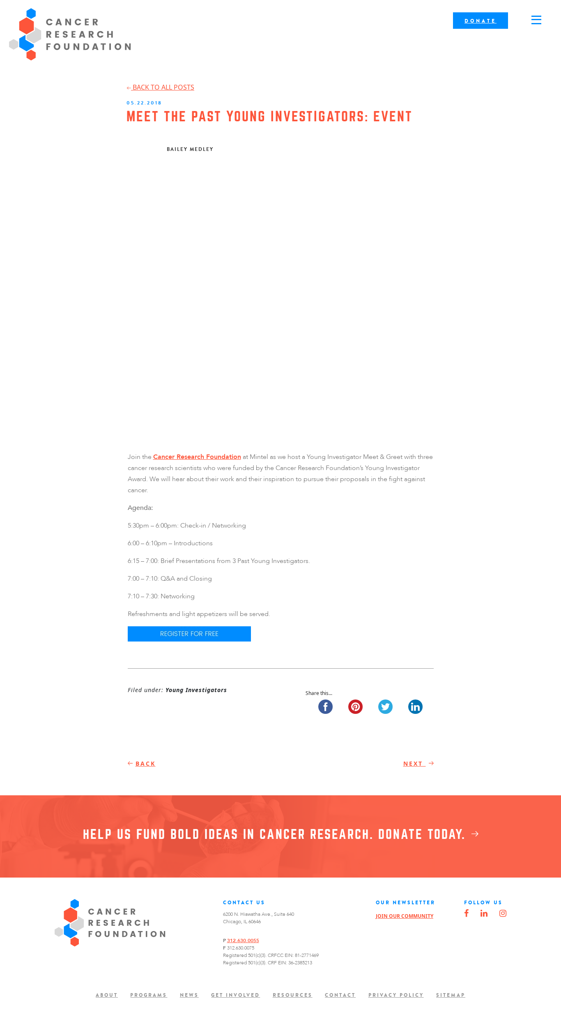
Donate (480, 21)
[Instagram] (502, 914)
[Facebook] (466, 914)
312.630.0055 (243, 940)
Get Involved (235, 995)
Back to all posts (162, 87)
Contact (340, 995)
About (107, 995)
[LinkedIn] (484, 914)
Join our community (404, 916)
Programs (148, 995)
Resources (293, 995)
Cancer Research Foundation (70, 34)
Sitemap (450, 995)
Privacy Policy (396, 995)
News (189, 995)
